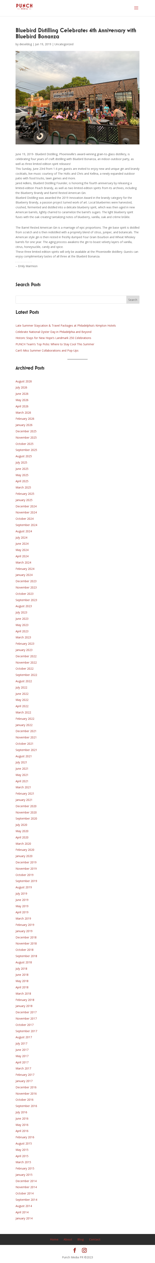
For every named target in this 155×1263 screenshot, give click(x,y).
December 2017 (26, 1012)
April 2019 (22, 912)
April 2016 (22, 1131)
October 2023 (25, 594)
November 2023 (26, 587)
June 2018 (22, 975)
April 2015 (22, 1156)
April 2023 (22, 631)
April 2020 (22, 837)
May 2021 (22, 775)
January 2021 (24, 800)
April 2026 (22, 406)
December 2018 (26, 937)
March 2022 (23, 712)
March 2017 (23, 1068)
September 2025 (26, 450)
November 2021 (26, 737)
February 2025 (25, 494)
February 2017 (25, 1075)
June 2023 (22, 619)
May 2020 (22, 831)
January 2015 (24, 1175)
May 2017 (22, 1056)
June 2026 (22, 394)
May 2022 (22, 700)
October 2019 (25, 875)
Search (132, 300)
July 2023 (21, 612)
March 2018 (23, 993)
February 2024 (25, 569)
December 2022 (26, 656)
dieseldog (25, 44)
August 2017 (24, 1037)
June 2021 (22, 768)
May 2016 (22, 1125)
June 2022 (22, 694)
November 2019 (26, 868)
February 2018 (25, 1000)
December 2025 (26, 431)
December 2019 (26, 862)
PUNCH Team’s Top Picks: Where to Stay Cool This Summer (55, 344)
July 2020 (21, 825)
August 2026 (24, 381)
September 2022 (26, 675)
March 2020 (23, 844)
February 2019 (25, 925)
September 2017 (26, 1031)
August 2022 (24, 681)
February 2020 (25, 850)
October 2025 (25, 444)
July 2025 (21, 462)
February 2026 (25, 419)
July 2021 (21, 762)
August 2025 (24, 456)
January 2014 (24, 1218)
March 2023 (23, 637)
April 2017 (22, 1062)
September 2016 (26, 1106)
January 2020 (24, 856)
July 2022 (21, 687)
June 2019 (22, 900)
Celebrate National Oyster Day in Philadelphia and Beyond (53, 332)
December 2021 (26, 731)
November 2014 (26, 1187)
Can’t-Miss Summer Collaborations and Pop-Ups (47, 350)
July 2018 (21, 968)
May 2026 (22, 400)
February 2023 (25, 643)
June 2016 (22, 1118)
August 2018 (24, 962)
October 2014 (25, 1193)
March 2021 (23, 787)
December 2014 (26, 1181)
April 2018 (22, 987)
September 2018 (26, 956)
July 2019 (21, 893)
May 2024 (22, 550)
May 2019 (22, 906)
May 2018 (22, 981)
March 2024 (23, 562)
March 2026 (23, 412)
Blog (81, 1239)
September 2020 (26, 818)
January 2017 (24, 1081)
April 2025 (22, 481)
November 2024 (26, 512)
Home (54, 1239)
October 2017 (25, 1025)
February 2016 (25, 1137)
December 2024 (26, 506)
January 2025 (24, 500)
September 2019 (26, 881)
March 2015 (23, 1162)
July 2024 (21, 537)
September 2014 (26, 1200)
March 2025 (23, 487)
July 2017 (21, 1043)
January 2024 (24, 575)
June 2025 (22, 469)
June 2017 (22, 1050)
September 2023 (26, 600)
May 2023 (22, 625)
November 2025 (26, 437)
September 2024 (26, 525)
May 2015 (22, 1150)
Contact (95, 1239)
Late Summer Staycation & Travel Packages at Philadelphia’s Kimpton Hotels (66, 325)
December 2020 (26, 806)
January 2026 (24, 425)
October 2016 (25, 1100)
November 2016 (26, 1093)
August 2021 (24, 756)
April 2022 (22, 706)
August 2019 (24, 887)
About (68, 1239)
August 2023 (24, 606)
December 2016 (26, 1087)
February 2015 (25, 1168)
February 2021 (25, 793)
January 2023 (24, 650)
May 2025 (22, 475)
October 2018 (25, 950)
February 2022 (25, 719)
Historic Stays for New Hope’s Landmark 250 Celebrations (53, 338)
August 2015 (24, 1143)
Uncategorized (63, 44)
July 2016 (21, 1112)
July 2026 (21, 387)
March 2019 (23, 918)
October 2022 (25, 668)
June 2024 (22, 543)
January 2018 (24, 1006)
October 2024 (25, 519)
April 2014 (22, 1212)
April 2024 (22, 556)
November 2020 (26, 812)
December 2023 (26, 581)
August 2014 (24, 1206)
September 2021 (26, 750)
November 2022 (26, 662)
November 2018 (26, 943)
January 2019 (24, 931)
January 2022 (24, 725)
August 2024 (24, 531)
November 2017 (26, 1018)
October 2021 (25, 744)
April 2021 (22, 781)
